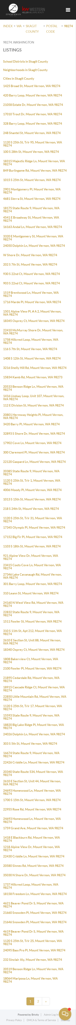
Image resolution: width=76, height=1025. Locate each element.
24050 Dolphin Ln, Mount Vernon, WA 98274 (34, 245)
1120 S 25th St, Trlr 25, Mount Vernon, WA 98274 (32, 942)
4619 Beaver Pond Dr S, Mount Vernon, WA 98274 (33, 933)
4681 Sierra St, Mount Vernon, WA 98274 (31, 198)
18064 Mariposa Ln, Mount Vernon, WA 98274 (30, 980)
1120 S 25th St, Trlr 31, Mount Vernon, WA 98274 (32, 520)
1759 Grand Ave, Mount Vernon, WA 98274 (33, 828)
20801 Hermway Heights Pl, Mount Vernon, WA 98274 (33, 416)
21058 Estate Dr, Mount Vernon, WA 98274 (33, 104)
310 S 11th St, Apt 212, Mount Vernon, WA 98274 (32, 632)
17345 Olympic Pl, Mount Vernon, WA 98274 (34, 527)
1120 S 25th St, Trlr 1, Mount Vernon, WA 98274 (31, 482)
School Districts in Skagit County (25, 61)
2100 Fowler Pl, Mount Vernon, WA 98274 (32, 668)
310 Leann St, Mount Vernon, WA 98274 (30, 593)
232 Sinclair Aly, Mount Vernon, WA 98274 (32, 959)
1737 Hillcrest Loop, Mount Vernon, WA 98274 (30, 886)
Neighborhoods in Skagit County (25, 70)
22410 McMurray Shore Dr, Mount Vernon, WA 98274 (33, 332)
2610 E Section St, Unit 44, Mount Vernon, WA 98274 (32, 783)
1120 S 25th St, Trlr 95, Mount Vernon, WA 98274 (32, 144)
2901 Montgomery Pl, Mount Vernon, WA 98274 (32, 191)
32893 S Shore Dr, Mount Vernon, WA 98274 (34, 433)
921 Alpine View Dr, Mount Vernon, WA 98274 (30, 557)
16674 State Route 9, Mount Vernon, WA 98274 (31, 754)
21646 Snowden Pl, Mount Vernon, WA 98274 (34, 922)
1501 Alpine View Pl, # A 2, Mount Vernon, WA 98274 (32, 313)
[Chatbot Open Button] (65, 1014)
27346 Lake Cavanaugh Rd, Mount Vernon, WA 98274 (32, 576)
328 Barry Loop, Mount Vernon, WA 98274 (32, 123)
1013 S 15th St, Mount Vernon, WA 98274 (32, 499)
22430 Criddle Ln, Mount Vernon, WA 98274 (33, 856)
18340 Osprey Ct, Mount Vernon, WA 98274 (34, 649)
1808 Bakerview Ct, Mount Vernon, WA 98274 (30, 660)
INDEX (7, 26)
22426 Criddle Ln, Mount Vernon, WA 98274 (33, 762)
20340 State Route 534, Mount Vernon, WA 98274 (33, 773)
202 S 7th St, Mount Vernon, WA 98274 (30, 264)
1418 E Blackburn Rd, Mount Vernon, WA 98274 (31, 839)
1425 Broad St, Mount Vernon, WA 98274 (31, 85)
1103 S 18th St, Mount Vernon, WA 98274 (32, 546)
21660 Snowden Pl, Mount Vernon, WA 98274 (34, 912)
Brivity (35, 1014)
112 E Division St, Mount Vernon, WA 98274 (33, 405)
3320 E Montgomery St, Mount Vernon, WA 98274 (33, 238)
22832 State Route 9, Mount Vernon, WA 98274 (31, 613)
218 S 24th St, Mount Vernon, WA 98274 (31, 508)
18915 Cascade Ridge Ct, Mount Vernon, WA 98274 (34, 689)
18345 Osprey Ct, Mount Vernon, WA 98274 (34, 320)
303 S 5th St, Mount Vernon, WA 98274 (30, 743)
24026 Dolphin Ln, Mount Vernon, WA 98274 (34, 734)
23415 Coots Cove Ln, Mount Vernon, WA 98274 (32, 566)
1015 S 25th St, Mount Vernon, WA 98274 (32, 179)
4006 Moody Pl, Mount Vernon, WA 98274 (32, 489)
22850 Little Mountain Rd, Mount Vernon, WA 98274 (34, 698)
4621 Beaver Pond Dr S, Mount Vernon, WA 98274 (33, 905)
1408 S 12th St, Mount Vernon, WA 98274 (32, 358)
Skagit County (32, 28)
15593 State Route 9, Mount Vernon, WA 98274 (31, 717)
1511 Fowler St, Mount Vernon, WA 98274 (32, 621)
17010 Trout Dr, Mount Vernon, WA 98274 (32, 114)
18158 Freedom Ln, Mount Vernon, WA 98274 (35, 893)
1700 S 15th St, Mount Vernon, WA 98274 (32, 799)
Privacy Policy (14, 1020)
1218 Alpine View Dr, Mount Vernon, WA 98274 (31, 848)
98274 (68, 26)
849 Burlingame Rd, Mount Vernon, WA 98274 (35, 170)
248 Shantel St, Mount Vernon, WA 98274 (32, 132)
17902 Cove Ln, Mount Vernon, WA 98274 (32, 442)
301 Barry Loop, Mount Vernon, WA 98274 (32, 583)
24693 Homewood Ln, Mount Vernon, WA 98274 (32, 792)
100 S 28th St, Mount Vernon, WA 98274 (31, 151)
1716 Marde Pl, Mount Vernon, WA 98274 (32, 302)
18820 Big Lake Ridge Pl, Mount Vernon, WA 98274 (33, 726)
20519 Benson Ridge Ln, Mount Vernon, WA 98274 (33, 970)
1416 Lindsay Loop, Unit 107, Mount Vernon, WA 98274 (33, 397)
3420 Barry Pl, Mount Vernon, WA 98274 (31, 424)
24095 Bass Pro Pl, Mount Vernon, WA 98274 (34, 950)
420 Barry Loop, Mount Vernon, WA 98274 (32, 95)
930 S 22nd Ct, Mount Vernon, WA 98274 (31, 273)
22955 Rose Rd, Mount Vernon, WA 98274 (32, 809)
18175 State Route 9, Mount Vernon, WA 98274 (31, 209)
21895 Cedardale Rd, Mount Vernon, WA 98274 (31, 679)
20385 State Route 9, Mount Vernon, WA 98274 (31, 473)
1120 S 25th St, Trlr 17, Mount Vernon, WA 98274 (32, 707)
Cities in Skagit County (18, 78)
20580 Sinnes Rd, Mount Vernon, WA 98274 (33, 865)
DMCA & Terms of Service (41, 1020)
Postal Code (51, 28)
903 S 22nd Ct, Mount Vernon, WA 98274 (31, 283)
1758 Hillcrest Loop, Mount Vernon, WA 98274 (30, 341)
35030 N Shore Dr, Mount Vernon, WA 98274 (34, 875)
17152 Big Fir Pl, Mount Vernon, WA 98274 (32, 536)
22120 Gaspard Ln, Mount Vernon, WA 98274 (34, 461)
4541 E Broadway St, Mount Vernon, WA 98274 (31, 219)
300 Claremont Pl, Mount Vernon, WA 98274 (34, 452)
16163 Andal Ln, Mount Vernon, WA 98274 (32, 226)
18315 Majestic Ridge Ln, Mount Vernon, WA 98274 (34, 163)
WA (19, 26)
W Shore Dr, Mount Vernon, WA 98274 (30, 255)
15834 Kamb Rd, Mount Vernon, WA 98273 (32, 377)
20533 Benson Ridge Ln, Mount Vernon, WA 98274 (33, 388)
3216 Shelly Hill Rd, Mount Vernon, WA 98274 (34, 367)
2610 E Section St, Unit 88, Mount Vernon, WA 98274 (32, 642)
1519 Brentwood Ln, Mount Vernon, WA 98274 (31, 294)
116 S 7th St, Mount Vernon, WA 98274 (30, 349)
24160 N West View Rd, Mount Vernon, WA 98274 (33, 604)
